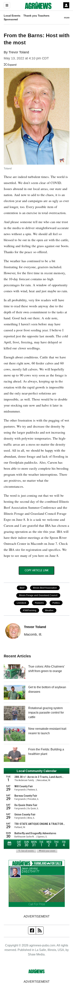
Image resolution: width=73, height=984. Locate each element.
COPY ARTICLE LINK (36, 570)
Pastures (39, 603)
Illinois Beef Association (45, 588)
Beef (22, 588)
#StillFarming (29, 610)
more (66, 17)
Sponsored (11, 19)
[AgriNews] (38, 5)
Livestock (21, 603)
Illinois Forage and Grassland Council (38, 595)
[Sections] (7, 5)
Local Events (12, 15)
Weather (49, 610)
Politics (56, 603)
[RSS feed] (39, 930)
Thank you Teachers (36, 15)
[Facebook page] (32, 930)
